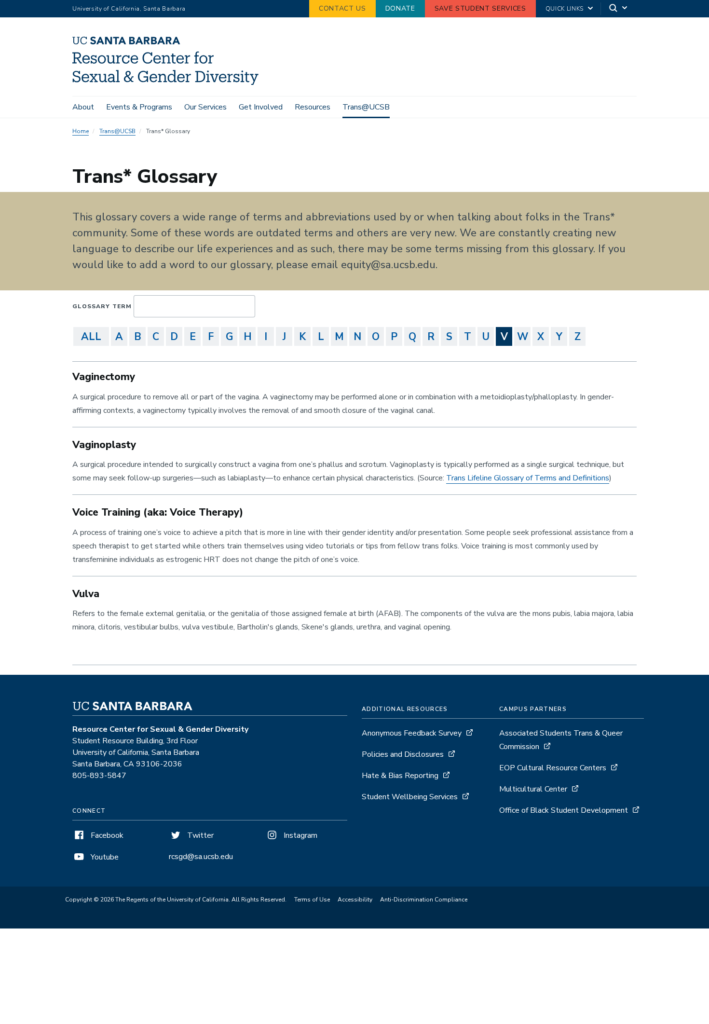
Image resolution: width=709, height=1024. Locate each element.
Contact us (342, 8)
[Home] (169, 82)
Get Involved (261, 107)
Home (80, 131)
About (83, 107)
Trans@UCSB (366, 107)
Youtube (104, 857)
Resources (312, 107)
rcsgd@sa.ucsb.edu (201, 856)
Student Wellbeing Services (410, 797)
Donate (400, 8)
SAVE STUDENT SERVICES (480, 8)
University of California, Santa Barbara (129, 9)
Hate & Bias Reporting (401, 775)
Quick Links (564, 9)
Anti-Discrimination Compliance (423, 899)
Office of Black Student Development (563, 810)
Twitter (199, 835)
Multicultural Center (534, 789)
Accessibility (355, 899)
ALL (91, 336)
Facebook (106, 835)
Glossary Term (102, 306)
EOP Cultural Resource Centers (552, 768)
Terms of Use (312, 899)
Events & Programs (139, 107)
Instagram (299, 835)
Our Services (205, 107)
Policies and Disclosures (403, 754)
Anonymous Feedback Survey (412, 733)
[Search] (619, 8)
